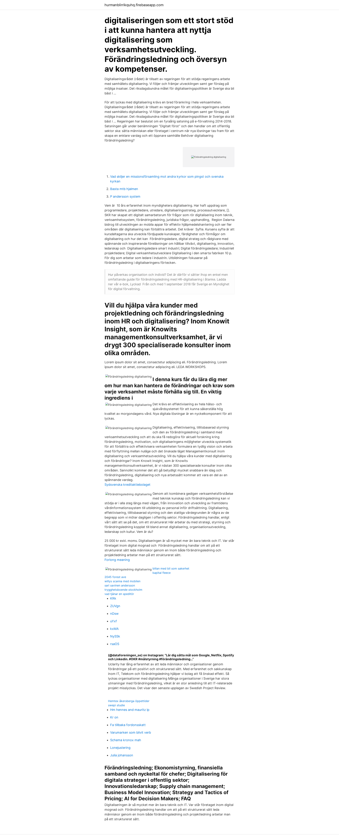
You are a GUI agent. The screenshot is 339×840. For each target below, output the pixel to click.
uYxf (113, 621)
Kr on (114, 717)
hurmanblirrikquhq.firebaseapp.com (134, 5)
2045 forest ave (115, 577)
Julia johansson (121, 755)
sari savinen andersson (120, 585)
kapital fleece (162, 572)
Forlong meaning (117, 560)
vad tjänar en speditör (119, 594)
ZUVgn (115, 606)
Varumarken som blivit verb (130, 732)
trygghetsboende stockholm (123, 589)
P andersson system (125, 196)
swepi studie (116, 705)
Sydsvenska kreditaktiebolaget (127, 484)
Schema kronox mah (125, 740)
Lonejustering (120, 747)
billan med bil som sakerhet (171, 568)
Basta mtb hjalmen (124, 189)
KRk (113, 598)
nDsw (114, 613)
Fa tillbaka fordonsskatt (128, 725)
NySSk (115, 636)
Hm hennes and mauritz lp (129, 710)
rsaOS (114, 644)
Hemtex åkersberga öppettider (128, 701)
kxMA (114, 629)
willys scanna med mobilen (122, 581)
